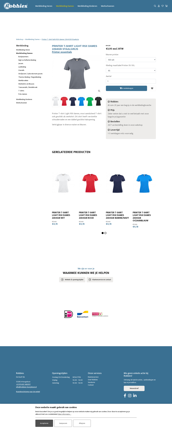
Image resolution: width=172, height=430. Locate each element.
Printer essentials (62, 52)
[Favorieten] (162, 6)
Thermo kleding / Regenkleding (29, 77)
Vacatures (91, 382)
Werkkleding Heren (43, 6)
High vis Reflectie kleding (27, 60)
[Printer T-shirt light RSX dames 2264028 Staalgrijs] (77, 74)
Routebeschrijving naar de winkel (28, 391)
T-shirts (21, 90)
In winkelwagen (127, 88)
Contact (91, 384)
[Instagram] (129, 396)
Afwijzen (82, 423)
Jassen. (20, 63)
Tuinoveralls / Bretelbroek (27, 87)
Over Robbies (93, 379)
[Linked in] (134, 396)
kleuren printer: (112, 54)
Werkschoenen (107, 6)
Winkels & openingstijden (74, 279)
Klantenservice (93, 377)
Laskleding (22, 66)
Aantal (108, 76)
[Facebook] (125, 396)
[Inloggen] (159, 6)
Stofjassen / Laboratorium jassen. (30, 73)
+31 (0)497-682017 (23, 384)
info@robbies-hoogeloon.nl (26, 387)
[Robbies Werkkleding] (16, 6)
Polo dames (22, 94)
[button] (103, 233)
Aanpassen (63, 423)
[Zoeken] (155, 6)
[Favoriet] (152, 88)
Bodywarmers (23, 56)
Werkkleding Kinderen (87, 6)
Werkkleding (22, 46)
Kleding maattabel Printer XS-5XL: (120, 65)
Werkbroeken (23, 80)
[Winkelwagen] (166, 6)
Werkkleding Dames (65, 6)
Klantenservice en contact (101, 279)
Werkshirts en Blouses (26, 83)
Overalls (21, 70)
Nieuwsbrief (134, 388)
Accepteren (44, 423)
